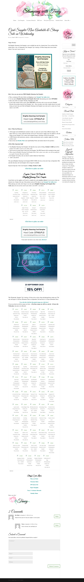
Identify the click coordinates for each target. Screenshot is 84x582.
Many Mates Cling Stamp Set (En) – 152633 (43, 434)
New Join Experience (49, 20)
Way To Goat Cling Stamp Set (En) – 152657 (33, 447)
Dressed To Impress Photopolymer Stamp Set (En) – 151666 (42, 383)
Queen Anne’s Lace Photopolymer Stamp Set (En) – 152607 (51, 421)
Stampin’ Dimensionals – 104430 (34, 209)
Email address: (69, 66)
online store (47, 97)
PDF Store (39, 20)
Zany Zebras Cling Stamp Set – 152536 (43, 396)
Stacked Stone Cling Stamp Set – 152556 (51, 408)
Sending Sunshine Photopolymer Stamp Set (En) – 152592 (25, 421)
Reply (57, 516)
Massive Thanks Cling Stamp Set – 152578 (16, 419)
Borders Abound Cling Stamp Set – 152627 (25, 313)
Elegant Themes (14, 580)
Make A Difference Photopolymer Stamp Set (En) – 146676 (33, 328)
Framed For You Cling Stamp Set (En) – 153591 (51, 313)
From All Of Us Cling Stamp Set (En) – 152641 (51, 434)
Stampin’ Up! (39, 97)
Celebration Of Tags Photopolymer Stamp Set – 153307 (47, 462)
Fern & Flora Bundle (66, 128)
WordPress (21, 580)
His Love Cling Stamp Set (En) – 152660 (42, 447)
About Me (66, 20)
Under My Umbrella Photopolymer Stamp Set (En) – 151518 (16, 383)
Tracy (11, 37)
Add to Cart (16, 201)
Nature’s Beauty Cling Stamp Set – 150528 (34, 368)
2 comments (26, 37)
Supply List (11, 219)
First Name (69, 61)
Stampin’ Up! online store (50, 182)
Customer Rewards (31, 20)
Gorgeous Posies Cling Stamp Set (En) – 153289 (20, 460)
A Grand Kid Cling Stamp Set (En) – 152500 (16, 396)
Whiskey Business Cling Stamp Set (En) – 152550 (34, 408)
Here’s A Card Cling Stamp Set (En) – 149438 (25, 355)
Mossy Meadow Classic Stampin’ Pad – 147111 (42, 194)
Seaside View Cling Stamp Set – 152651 (25, 447)
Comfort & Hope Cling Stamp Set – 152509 (25, 396)
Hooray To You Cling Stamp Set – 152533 (34, 396)
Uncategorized (20, 37)
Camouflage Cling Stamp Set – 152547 (25, 408)
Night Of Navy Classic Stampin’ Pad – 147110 (25, 209)
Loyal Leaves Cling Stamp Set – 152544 (16, 408)
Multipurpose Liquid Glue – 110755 (43, 209)
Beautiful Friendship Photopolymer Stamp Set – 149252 (34, 343)
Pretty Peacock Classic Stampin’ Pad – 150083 (51, 194)
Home (14, 20)
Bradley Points (59, 20)
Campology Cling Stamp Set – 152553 (42, 408)
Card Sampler (21, 20)
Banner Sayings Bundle (67, 122)
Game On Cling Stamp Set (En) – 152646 (16, 447)
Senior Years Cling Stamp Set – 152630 (34, 434)
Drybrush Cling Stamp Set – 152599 (42, 419)
